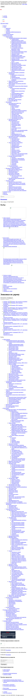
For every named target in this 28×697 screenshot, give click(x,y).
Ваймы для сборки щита (17, 368)
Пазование (13, 164)
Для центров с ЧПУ (16, 115)
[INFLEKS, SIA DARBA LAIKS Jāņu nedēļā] (3, 645)
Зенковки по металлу (16, 561)
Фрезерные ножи (15, 152)
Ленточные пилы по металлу (18, 514)
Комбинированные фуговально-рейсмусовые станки (18, 43)
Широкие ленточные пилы (17, 111)
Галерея (8, 29)
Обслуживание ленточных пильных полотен (16, 624)
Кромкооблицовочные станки (18, 56)
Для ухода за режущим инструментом (16, 176)
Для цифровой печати (16, 97)
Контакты (5, 194)
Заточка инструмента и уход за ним (17, 183)
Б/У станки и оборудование (15, 99)
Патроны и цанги (15, 150)
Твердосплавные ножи (16, 424)
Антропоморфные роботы (17, 93)
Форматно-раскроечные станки (18, 41)
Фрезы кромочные (15, 414)
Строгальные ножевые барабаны (19, 110)
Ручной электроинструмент (15, 156)
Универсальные (15, 477)
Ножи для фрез (14, 106)
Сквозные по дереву (16, 552)
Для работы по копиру (16, 451)
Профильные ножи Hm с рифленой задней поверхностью (18, 426)
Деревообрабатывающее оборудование (18, 38)
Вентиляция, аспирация (8, 684)
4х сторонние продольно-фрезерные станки (17, 48)
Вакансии (8, 28)
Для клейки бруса (15, 370)
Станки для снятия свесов (17, 57)
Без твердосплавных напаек (17, 466)
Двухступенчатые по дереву (17, 557)
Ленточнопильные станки (17, 52)
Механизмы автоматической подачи (17, 380)
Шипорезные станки (16, 63)
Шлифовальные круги (16, 134)
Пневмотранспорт (15, 77)
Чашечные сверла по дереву (17, 555)
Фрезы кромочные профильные (18, 415)
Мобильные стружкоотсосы (17, 75)
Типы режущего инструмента (15, 142)
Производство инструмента (15, 181)
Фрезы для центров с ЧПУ (17, 547)
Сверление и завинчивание (17, 158)
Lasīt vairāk (24, 4)
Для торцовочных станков (17, 474)
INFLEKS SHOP (4, 23)
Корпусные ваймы (15, 371)
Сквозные (13, 437)
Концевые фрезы (15, 105)
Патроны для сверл (15, 109)
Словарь (8, 30)
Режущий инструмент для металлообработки (15, 120)
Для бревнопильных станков (18, 473)
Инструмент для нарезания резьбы (19, 130)
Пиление (13, 157)
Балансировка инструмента (15, 186)
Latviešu (5, 16)
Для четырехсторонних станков (18, 446)
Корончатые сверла (15, 124)
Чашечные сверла (15, 441)
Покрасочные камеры (16, 94)
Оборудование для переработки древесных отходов (16, 82)
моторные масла (7, 191)
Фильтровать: (4, 297)
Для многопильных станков (17, 464)
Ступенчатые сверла (16, 127)
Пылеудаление (14, 162)
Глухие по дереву (15, 553)
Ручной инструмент (13, 165)
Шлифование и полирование (18, 159)
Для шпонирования (15, 367)
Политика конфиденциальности (13, 32)
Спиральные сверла (16, 125)
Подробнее (8, 650)
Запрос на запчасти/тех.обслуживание (17, 190)
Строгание (13, 163)
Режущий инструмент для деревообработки (15, 104)
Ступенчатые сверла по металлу (18, 560)
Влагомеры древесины (14, 173)
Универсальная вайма (16, 372)
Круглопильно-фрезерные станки (19, 51)
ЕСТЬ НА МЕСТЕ (13, 100)
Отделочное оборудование (9, 685)
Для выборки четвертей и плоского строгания (17, 454)
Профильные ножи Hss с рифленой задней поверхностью (18, 428)
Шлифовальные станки (16, 55)
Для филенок (14, 457)
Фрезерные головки (16, 151)
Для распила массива (16, 472)
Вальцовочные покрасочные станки (17, 398)
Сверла (13, 108)
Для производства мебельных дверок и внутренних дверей (18, 459)
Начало (5, 25)
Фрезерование (14, 161)
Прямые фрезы (14, 412)
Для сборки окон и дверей (17, 365)
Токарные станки (15, 54)
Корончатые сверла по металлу (18, 558)
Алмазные (13, 475)
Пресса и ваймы (15, 62)
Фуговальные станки (16, 45)
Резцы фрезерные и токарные (18, 135)
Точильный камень (13, 172)
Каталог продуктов (7, 35)
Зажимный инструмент (16, 167)
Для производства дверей (17, 118)
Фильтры (13, 76)
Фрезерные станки (15, 50)
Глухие (13, 439)
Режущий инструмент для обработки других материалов (17, 137)
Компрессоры (12, 98)
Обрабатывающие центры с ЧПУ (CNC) (18, 362)
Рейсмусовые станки (16, 46)
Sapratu (2, 6)
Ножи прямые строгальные (17, 435)
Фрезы (12, 132)
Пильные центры (15, 59)
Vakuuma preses (14, 366)
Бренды (5, 193)
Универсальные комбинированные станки (17, 40)
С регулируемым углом (16, 452)
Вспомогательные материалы (13, 168)
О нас (4, 27)
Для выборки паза (15, 450)
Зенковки (13, 126)
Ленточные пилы (15, 121)
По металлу (14, 518)
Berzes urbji (14, 129)
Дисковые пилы (15, 114)
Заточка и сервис (10, 180)
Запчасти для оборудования (15, 188)
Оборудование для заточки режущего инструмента (14, 223)
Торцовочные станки (16, 66)
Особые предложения (8, 34)
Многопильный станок (16, 67)
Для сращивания (15, 456)
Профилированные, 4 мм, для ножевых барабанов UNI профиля (19, 431)
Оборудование (9, 36)
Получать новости (7, 693)
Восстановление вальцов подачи (16, 189)
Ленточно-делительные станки (18, 65)
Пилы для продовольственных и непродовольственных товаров (19, 516)
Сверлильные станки (16, 68)
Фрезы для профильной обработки (19, 413)
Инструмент (9, 102)
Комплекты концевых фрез (17, 420)
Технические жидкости (14, 174)
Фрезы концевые (15, 482)
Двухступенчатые (15, 442)
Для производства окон (16, 116)
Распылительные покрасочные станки (17, 397)
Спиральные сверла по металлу (18, 559)
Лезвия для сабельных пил (17, 131)
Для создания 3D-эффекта (17, 95)
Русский (5, 17)
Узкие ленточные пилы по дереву (19, 512)
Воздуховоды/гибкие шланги (15, 169)
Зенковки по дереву (7, 291)
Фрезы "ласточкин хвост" (17, 416)
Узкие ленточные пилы (16, 113)
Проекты (8, 33)
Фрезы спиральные (15, 421)
